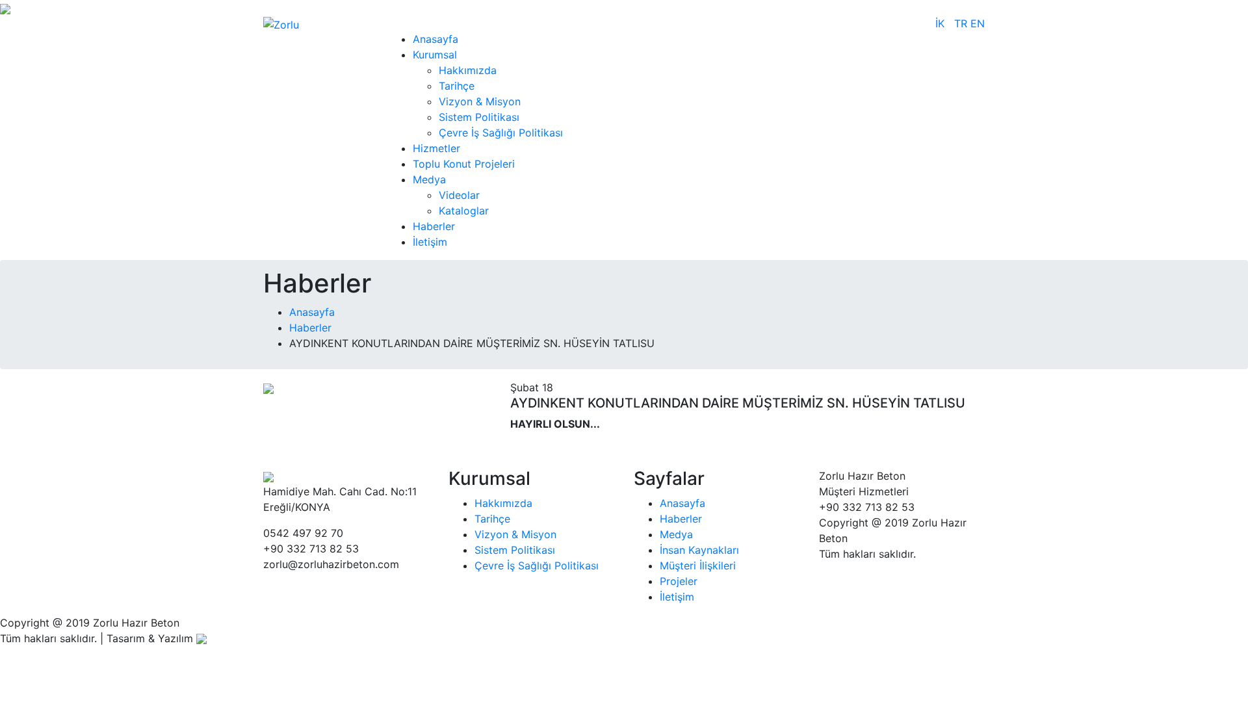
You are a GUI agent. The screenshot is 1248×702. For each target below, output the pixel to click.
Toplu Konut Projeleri (464, 163)
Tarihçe (456, 85)
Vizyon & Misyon (480, 101)
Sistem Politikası (479, 117)
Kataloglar (464, 210)
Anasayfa (435, 39)
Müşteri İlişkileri (698, 565)
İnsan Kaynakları (699, 549)
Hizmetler (436, 148)
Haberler (434, 226)
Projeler (678, 581)
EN (977, 23)
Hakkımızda (468, 70)
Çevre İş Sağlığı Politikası (501, 132)
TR (962, 23)
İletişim (430, 241)
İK (939, 23)
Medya (429, 179)
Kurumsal (435, 54)
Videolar (459, 195)
